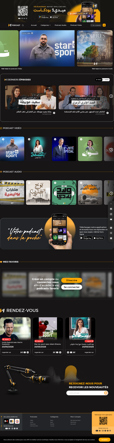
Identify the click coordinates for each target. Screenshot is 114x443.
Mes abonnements (75, 420)
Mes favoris (73, 422)
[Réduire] (111, 203)
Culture (52, 426)
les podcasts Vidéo (11, 69)
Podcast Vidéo (76, 25)
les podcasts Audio (102, 69)
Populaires (33, 424)
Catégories (54, 417)
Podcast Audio (60, 25)
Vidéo (31, 420)
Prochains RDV (34, 426)
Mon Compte (75, 417)
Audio (31, 422)
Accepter (105, 440)
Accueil (34, 25)
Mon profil (73, 424)
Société (52, 424)
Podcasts (33, 417)
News (51, 420)
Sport (51, 422)
